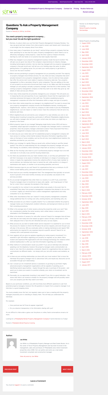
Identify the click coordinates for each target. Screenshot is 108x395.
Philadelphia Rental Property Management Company (32, 319)
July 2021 (85, 169)
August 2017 (86, 262)
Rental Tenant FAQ (79, 1)
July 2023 (85, 130)
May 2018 (85, 244)
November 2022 (87, 154)
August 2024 (86, 100)
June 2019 (85, 205)
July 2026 (85, 46)
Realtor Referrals (87, 8)
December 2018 (87, 223)
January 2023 (86, 148)
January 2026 (86, 58)
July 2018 (85, 238)
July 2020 (85, 178)
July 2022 (85, 166)
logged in (18, 385)
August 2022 (86, 163)
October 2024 (86, 94)
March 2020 (86, 190)
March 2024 (86, 115)
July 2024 (85, 103)
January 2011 (86, 265)
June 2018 (85, 241)
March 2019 (86, 214)
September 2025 (87, 67)
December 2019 (87, 196)
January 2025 (86, 88)
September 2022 (87, 160)
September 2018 (87, 232)
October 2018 (86, 229)
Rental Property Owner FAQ (66, 1)
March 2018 (86, 250)
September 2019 (87, 202)
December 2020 (87, 172)
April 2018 (85, 247)
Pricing (76, 8)
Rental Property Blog (53, 1)
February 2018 (86, 253)
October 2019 (86, 199)
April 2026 (85, 55)
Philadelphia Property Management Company (45, 8)
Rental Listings (88, 12)
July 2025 (85, 73)
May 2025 (85, 79)
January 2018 (86, 256)
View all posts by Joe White (29, 356)
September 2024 (87, 97)
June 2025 (85, 76)
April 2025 (85, 82)
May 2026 (85, 52)
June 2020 (85, 181)
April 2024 (85, 112)
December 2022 (87, 151)
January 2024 (86, 121)
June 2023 (85, 133)
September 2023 (87, 124)
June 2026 (85, 49)
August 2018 (86, 235)
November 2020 (87, 175)
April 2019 (85, 211)
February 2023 (86, 145)
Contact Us (68, 8)
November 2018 (87, 226)
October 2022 (86, 157)
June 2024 (85, 106)
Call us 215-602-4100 (90, 1)
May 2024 (85, 109)
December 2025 (87, 61)
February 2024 (86, 118)
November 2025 (87, 64)
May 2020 (85, 184)
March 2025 (86, 85)
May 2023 (85, 136)
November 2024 (87, 91)
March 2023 (86, 142)
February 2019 (86, 217)
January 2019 (86, 220)
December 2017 (87, 259)
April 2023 (85, 139)
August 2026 (86, 43)
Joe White (28, 31)
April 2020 (85, 187)
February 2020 (86, 193)
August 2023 (86, 127)
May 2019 (85, 208)
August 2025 (86, 70)
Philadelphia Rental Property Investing (23, 323)
